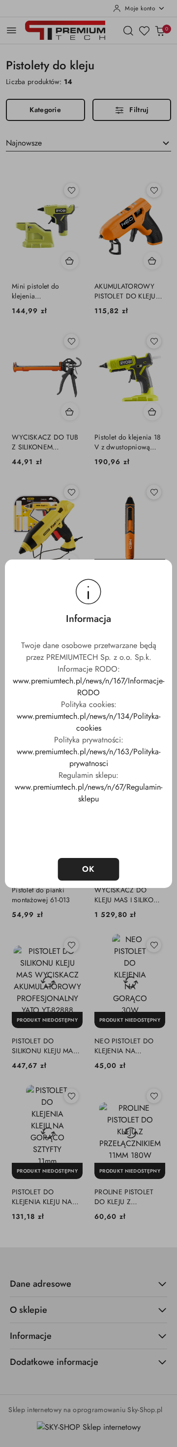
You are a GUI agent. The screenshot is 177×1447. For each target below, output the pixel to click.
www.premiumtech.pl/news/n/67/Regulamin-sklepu (88, 792)
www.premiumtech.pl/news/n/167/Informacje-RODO (88, 686)
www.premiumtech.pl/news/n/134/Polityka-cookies (88, 722)
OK (88, 869)
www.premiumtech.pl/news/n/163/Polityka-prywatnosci (88, 757)
